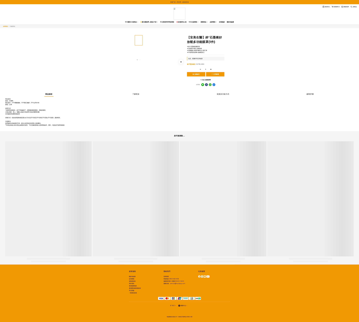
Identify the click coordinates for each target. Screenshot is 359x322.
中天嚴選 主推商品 (131, 22)
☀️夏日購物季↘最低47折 (148, 22)
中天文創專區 (193, 22)
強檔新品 (12, 26)
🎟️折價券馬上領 (181, 22)
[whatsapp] (210, 84)
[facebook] (206, 84)
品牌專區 (212, 22)
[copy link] (214, 84)
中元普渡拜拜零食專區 (167, 22)
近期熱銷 (222, 22)
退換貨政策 (132, 281)
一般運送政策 (133, 293)
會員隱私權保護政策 (135, 288)
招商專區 (166, 276)
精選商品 (203, 22)
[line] (202, 84)
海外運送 (131, 283)
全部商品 (5, 26)
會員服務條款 (133, 286)
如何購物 (131, 279)
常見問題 (131, 290)
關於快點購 (230, 22)
